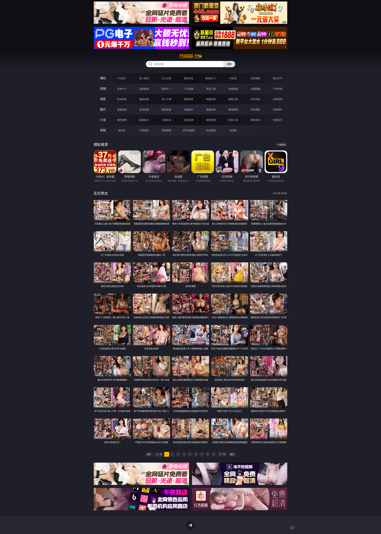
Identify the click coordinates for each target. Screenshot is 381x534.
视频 (103, 89)
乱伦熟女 (255, 99)
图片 (103, 109)
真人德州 (144, 78)
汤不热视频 (189, 130)
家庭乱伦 (144, 120)
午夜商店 (144, 130)
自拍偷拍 (144, 88)
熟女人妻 (211, 88)
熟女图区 (255, 109)
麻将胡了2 (210, 78)
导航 (103, 130)
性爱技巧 (277, 120)
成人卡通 (166, 99)
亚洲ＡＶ (122, 88)
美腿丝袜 (211, 109)
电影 (103, 99)
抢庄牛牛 (277, 78)
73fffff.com (190, 56)
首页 (149, 454)
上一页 (159, 454)
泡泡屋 (233, 130)
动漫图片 (188, 109)
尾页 (232, 454)
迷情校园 (211, 120)
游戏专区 (188, 78)
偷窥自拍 (122, 109)
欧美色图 (166, 109)
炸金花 (233, 78)
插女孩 (121, 130)
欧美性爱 (188, 99)
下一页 (222, 454)
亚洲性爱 (122, 99)
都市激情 (122, 120)
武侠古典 (188, 120)
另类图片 (277, 109)
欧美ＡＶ (166, 88)
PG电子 (122, 78)
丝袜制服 (233, 88)
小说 (103, 120)
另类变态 (277, 99)
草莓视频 (166, 130)
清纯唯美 (233, 109)
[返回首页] (292, 527)
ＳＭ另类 (277, 88)
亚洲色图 (144, 109)
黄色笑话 (255, 120)
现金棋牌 (255, 78)
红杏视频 (211, 130)
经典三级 (233, 99)
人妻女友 (166, 120)
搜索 (229, 64)
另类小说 (233, 120)
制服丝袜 (211, 99)
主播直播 (255, 88)
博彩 (103, 78)
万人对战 (166, 78)
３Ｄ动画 (188, 88)
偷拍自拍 (144, 99)
